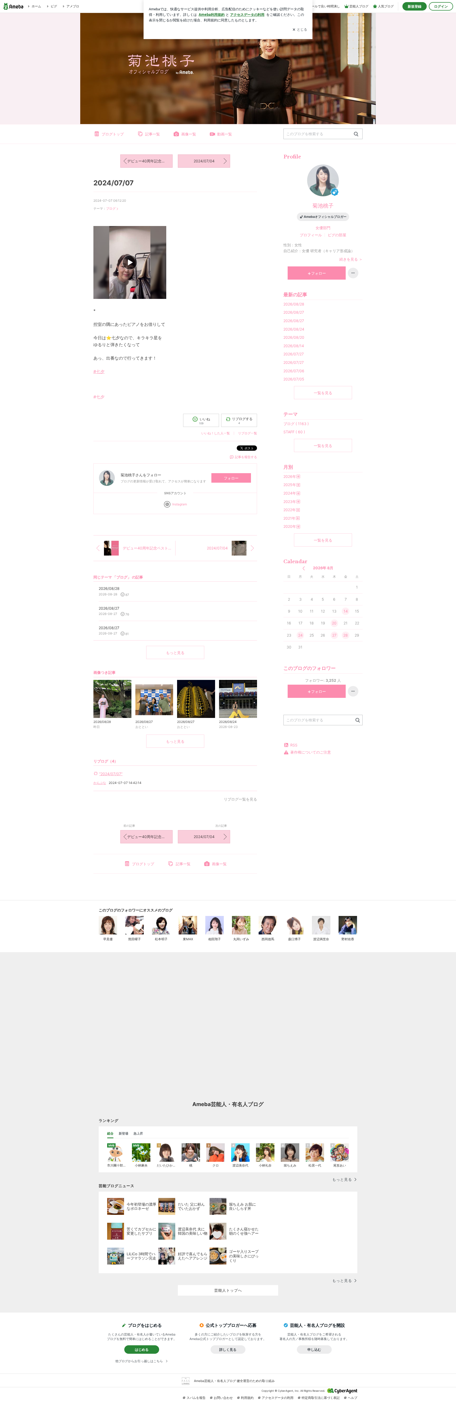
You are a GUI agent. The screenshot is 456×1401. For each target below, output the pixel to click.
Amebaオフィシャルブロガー (325, 217)
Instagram (179, 504)
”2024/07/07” (110, 774)
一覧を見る (323, 393)
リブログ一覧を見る (240, 799)
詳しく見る (227, 1349)
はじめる (142, 1349)
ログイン (441, 6)
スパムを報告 (196, 1398)
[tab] (110, 1133)
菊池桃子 (323, 206)
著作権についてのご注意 (310, 752)
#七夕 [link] (98, 371)
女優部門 (323, 227)
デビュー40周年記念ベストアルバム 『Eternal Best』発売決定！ (150, 161)
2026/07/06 (293, 371)
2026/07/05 (293, 379)
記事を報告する (246, 457)
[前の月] (303, 568)
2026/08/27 (293, 312)
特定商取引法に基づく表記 (321, 1398)
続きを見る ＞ (351, 259)
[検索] (356, 134)
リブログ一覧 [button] (247, 433)
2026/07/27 (293, 354)
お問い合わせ (223, 1398)
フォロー (231, 478)
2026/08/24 (293, 329)
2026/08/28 (293, 304)
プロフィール (311, 235)
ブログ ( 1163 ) (296, 423)
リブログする (242, 421)
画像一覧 (188, 134)
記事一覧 (152, 134)
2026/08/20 (293, 337)
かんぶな (99, 783)
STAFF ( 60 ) (294, 432)
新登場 (123, 1133)
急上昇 (138, 1133)
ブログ (111, 208)
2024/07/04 (204, 161)
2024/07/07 (113, 183)
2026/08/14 (293, 346)
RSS (293, 745)
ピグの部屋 (337, 235)
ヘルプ (352, 1398)
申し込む (314, 1349)
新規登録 (414, 6)
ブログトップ (113, 134)
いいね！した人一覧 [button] (215, 433)
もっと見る (175, 652)
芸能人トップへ (228, 1290)
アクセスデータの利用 (277, 1398)
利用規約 (247, 1398)
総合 (110, 1133)
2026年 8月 (323, 568)
